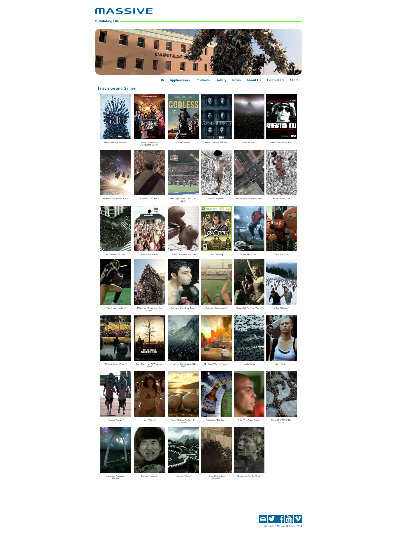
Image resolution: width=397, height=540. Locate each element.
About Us (254, 80)
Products (203, 80)
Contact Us (275, 80)
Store (294, 80)
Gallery (221, 80)
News (236, 80)
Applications (180, 80)
